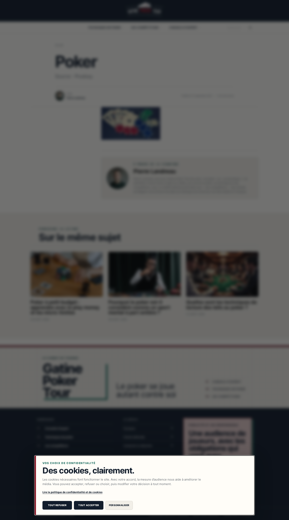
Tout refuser (57, 505)
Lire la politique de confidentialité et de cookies (72, 492)
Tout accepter (88, 505)
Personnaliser (119, 505)
